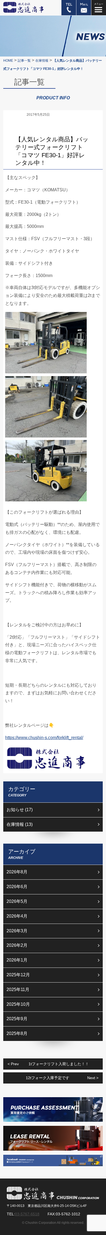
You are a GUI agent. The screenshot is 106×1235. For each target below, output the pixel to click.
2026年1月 (17, 960)
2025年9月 (17, 1018)
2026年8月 (17, 872)
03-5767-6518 (27, 1214)
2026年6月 (17, 886)
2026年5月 (17, 901)
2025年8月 (17, 1033)
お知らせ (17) (20, 809)
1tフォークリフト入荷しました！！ (48, 1064)
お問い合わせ (83, 7)
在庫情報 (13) (20, 824)
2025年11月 (18, 989)
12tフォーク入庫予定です (62, 1078)
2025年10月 (18, 1004)
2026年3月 (17, 931)
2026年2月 (17, 945)
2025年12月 (18, 974)
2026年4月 (17, 916)
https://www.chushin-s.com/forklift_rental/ (44, 737)
